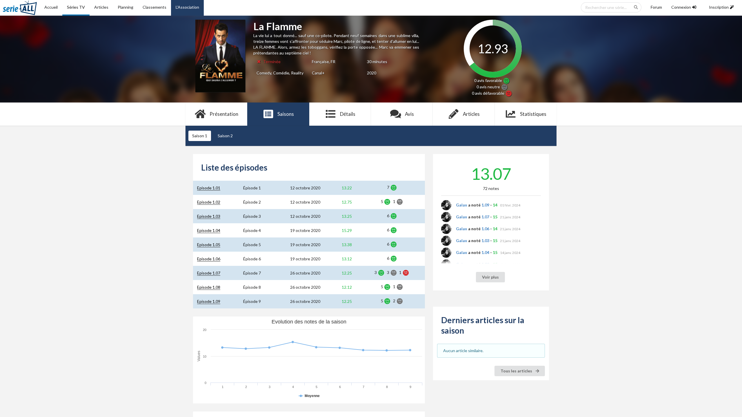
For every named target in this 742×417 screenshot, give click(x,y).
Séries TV (76, 7)
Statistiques (533, 114)
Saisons (285, 114)
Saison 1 (199, 135)
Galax (461, 204)
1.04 (485, 252)
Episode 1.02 (208, 202)
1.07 (485, 216)
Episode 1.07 (208, 272)
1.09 (485, 204)
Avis (409, 114)
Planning (125, 7)
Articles (101, 7)
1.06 (485, 228)
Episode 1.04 (208, 230)
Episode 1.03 (208, 216)
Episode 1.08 (208, 287)
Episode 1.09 (208, 301)
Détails (347, 114)
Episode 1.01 (208, 187)
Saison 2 (225, 135)
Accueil (51, 7)
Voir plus (490, 277)
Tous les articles (517, 370)
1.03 (485, 240)
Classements (154, 7)
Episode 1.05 (208, 244)
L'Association (187, 7)
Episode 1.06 (208, 258)
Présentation (224, 114)
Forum (656, 7)
